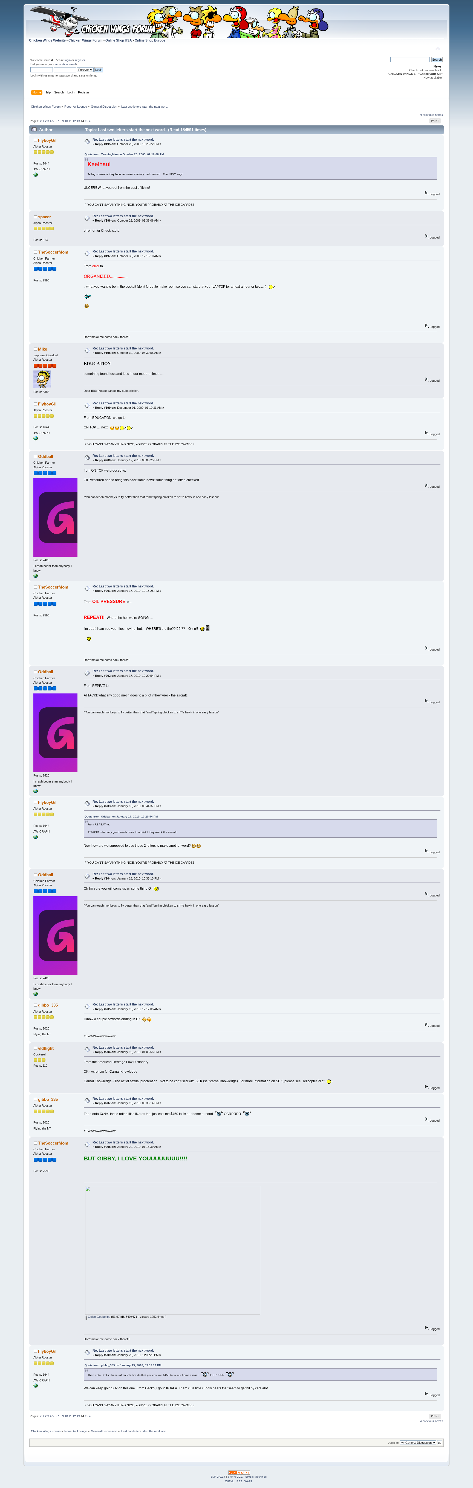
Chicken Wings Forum (85, 40)
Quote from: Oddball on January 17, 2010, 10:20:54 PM (121, 816)
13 (78, 121)
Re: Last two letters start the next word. (123, 140)
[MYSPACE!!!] (35, 175)
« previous (427, 114)
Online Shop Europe (150, 40)
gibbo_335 (48, 1005)
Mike (42, 349)
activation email (65, 64)
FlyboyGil (47, 140)
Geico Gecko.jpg (98, 1316)
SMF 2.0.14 (217, 1476)
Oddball (45, 456)
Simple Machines (256, 1476)
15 (86, 121)
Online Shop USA (118, 40)
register (80, 60)
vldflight (46, 1048)
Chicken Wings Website (47, 40)
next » (439, 114)
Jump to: (393, 1442)
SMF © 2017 (236, 1476)
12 (74, 121)
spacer (44, 216)
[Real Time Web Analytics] (239, 1473)
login (68, 60)
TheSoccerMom (53, 252)
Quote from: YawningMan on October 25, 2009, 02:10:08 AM (124, 154)
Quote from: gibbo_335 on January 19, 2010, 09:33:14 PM (123, 1365)
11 (70, 121)
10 (66, 121)
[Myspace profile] (35, 576)
